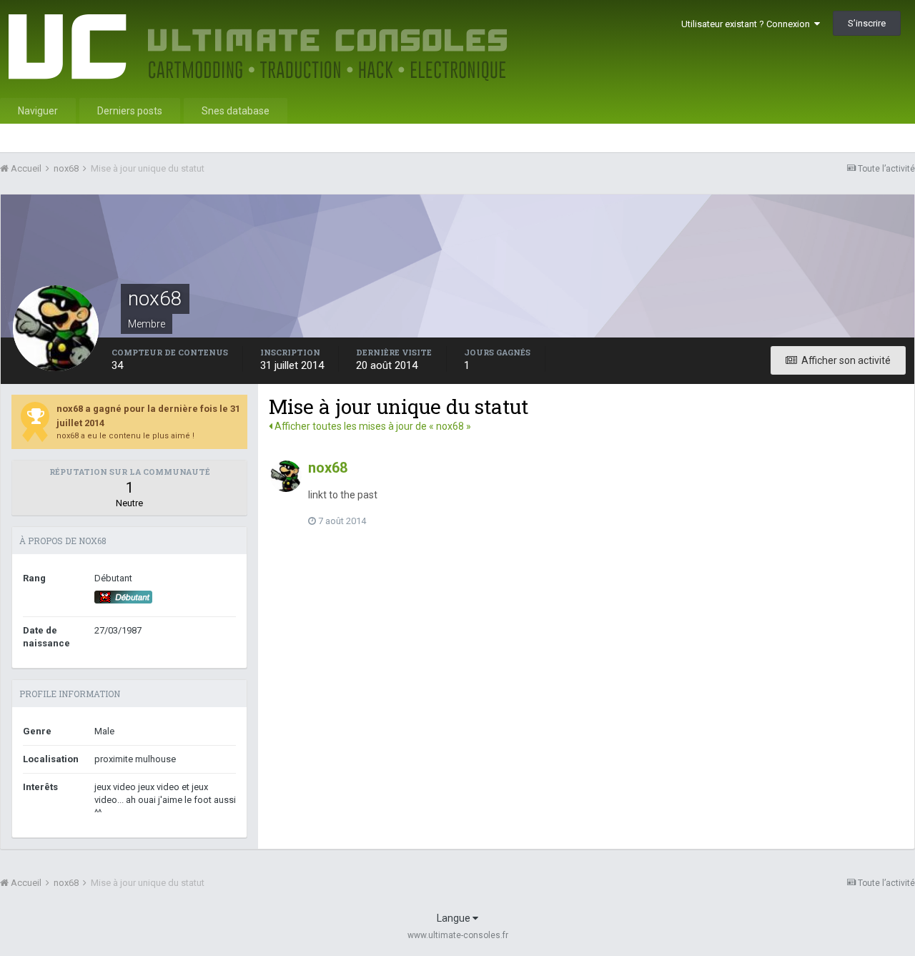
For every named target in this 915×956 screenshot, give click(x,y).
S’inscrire (867, 23)
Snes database (235, 111)
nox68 (327, 467)
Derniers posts (129, 111)
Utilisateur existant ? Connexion (747, 24)
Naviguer (38, 111)
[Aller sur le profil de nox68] (286, 476)
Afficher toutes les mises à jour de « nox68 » (371, 426)
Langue (455, 918)
